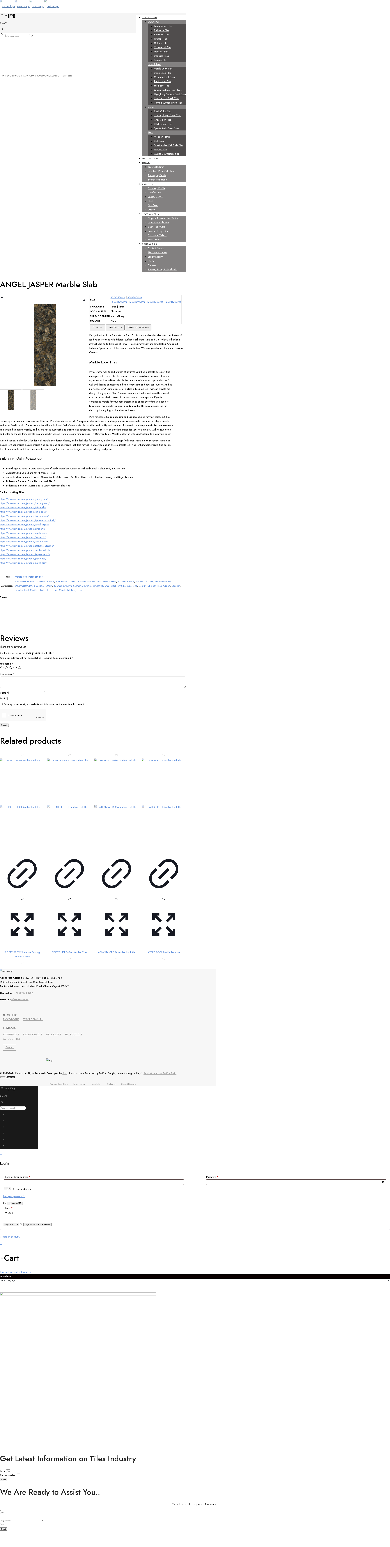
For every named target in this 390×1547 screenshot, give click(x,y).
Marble (33, 590)
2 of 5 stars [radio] (6, 668)
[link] (32, 36)
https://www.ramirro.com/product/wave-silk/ (23, 537)
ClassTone (132, 586)
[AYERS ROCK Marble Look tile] (164, 804)
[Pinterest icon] (10, 1140)
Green (166, 586)
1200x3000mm (155, 302)
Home (3, 75)
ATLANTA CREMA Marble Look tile (116, 952)
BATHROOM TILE (32, 1034)
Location (176, 586)
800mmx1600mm (35, 75)
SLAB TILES (20, 75)
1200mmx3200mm (86, 581)
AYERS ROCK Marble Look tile (164, 952)
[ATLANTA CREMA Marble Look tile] (116, 804)
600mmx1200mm (144, 581)
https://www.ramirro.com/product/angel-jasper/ (24, 524)
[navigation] (195, 1257)
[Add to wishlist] (22, 900)
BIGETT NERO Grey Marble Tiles (69, 952)
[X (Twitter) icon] (10, 1122)
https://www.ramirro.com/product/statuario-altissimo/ (27, 546)
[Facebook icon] (10, 1116)
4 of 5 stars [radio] (15, 668)
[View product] (22, 895)
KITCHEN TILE (53, 1034)
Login (7, 1188)
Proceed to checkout (11, 1272)
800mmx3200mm (82, 586)
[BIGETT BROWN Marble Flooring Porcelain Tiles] (22, 804)
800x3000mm (135, 297)
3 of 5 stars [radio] (10, 668)
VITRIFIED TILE (11, 1034)
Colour (142, 586)
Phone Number (8, 1475)
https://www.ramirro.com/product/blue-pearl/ (23, 512)
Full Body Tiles (154, 586)
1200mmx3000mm (65, 581)
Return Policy (95, 1084)
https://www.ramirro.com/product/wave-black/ (24, 541)
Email (3, 698)
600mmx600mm (163, 581)
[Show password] (383, 1182)
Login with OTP (14, 1203)
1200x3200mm (173, 302)
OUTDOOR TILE (11, 1039)
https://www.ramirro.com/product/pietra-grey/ (24, 563)
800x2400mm (118, 297)
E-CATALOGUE (11, 1019)
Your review (7, 674)
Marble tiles (21, 576)
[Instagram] (28, 1007)
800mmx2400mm (43, 586)
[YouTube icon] (10, 1128)
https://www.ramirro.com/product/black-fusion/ (24, 516)
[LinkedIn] (12, 1007)
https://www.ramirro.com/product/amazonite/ (23, 529)
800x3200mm (119, 302)
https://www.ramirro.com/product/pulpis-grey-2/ (25, 554)
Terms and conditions (59, 1084)
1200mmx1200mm (24, 581)
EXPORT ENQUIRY (33, 1019)
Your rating (6, 663)
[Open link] (20, 1007)
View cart (27, 1272)
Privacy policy (79, 1084)
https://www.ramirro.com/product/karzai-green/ (25, 503)
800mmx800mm (101, 586)
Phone (8, 1208)
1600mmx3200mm (106, 581)
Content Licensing (128, 1084)
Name (4, 693)
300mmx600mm (126, 581)
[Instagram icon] (10, 1146)
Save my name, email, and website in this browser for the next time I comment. (44, 704)
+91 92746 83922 (23, 993)
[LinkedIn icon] (10, 1134)
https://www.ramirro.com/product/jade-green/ (24, 499)
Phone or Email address (17, 1177)
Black (113, 586)
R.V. (64, 1073)
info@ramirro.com (19, 999)
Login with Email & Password (37, 1224)
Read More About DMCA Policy (160, 1073)
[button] (84, 300)
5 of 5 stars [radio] (19, 668)
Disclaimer (111, 1084)
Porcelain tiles (35, 576)
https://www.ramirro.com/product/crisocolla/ (23, 507)
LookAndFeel (22, 590)
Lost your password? (14, 1196)
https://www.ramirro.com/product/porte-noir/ (23, 558)
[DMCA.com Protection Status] (7, 1078)
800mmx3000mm (63, 586)
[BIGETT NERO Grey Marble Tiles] (69, 804)
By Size (10, 75)
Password (212, 1177)
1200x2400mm (137, 302)
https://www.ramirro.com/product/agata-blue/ (23, 533)
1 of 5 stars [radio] (2, 668)
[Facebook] (4, 1007)
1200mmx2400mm (44, 581)
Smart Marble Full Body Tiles (67, 590)
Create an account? (10, 1236)
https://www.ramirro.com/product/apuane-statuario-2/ (27, 520)
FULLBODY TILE (73, 1034)
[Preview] (22, 945)
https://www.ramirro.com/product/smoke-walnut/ (25, 550)
